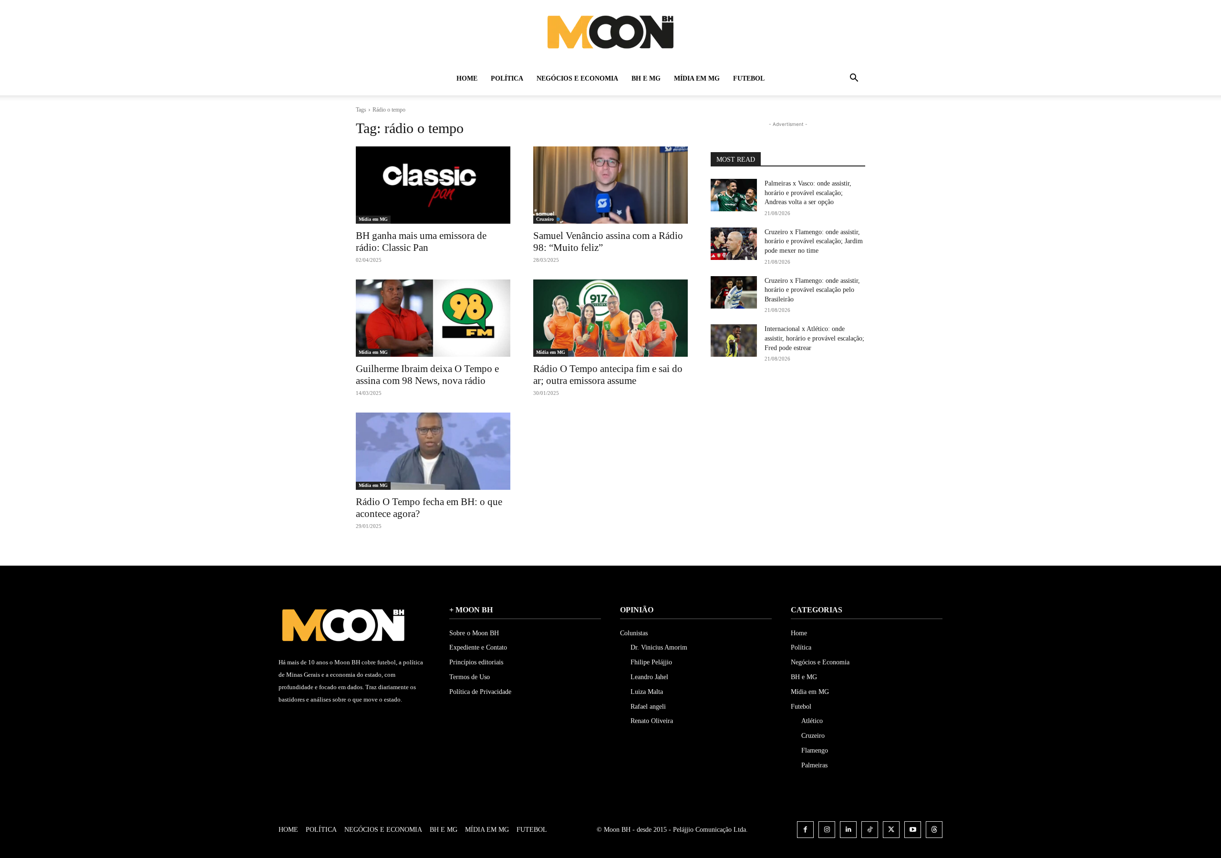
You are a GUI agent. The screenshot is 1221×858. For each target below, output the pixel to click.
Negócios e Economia (577, 78)
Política (507, 78)
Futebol (749, 78)
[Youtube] (912, 829)
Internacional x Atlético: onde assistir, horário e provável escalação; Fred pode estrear (814, 338)
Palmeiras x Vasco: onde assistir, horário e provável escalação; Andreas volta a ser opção (808, 193)
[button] (853, 79)
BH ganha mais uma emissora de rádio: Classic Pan (421, 241)
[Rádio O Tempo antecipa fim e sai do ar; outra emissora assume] (610, 318)
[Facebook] (805, 829)
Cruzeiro (545, 219)
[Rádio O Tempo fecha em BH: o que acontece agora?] (433, 451)
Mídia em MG (697, 78)
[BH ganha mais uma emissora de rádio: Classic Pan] (433, 185)
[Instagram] (826, 829)
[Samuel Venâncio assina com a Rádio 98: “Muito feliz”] (610, 185)
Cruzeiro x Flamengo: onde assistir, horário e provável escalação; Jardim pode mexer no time (814, 241)
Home (466, 78)
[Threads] (934, 829)
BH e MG (646, 78)
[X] (891, 829)
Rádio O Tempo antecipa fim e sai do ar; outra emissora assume (608, 374)
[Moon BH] (610, 31)
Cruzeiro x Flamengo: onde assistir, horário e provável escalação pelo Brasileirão (812, 290)
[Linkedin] (848, 829)
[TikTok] (869, 829)
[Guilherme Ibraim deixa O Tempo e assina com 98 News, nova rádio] (433, 318)
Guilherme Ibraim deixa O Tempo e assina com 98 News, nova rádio (427, 374)
